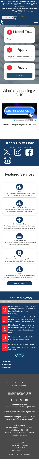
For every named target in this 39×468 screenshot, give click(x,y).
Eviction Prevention (19, 240)
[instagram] (18, 153)
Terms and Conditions (20, 450)
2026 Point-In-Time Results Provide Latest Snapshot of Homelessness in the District (21, 347)
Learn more (21, 6)
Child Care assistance (19, 207)
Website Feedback (12, 383)
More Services (19, 283)
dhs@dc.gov (16, 416)
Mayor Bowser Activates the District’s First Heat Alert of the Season (21, 338)
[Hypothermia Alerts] (19, 220)
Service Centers (19, 257)
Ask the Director (28, 383)
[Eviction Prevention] (19, 236)
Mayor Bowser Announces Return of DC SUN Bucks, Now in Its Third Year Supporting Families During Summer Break (21, 328)
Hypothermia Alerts (19, 224)
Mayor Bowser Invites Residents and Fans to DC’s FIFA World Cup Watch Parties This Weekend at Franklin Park (21, 319)
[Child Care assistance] (19, 203)
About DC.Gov (20, 448)
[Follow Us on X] (16, 400)
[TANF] (19, 187)
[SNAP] (19, 269)
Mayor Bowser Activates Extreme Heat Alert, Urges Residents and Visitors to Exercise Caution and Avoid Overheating (22, 309)
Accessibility (20, 443)
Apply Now (19, 75)
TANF (19, 191)
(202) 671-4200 (29, 416)
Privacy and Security (20, 445)
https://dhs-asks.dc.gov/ (22, 419)
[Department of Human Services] (2, 22)
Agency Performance (19, 385)
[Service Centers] (19, 252)
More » (19, 355)
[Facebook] (29, 153)
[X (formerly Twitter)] (7, 153)
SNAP (19, 273)
